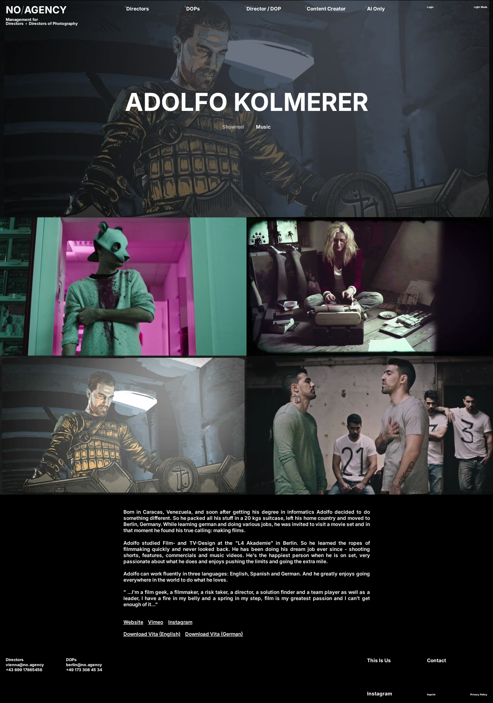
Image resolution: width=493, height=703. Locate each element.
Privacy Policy (478, 694)
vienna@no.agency (25, 664)
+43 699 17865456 (24, 669)
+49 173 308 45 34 (84, 669)
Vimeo (155, 622)
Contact (436, 660)
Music (263, 127)
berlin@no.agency (84, 664)
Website (133, 622)
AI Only (376, 9)
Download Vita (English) (151, 634)
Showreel (233, 127)
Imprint (431, 694)
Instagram (180, 622)
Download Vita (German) (214, 634)
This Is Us (379, 660)
